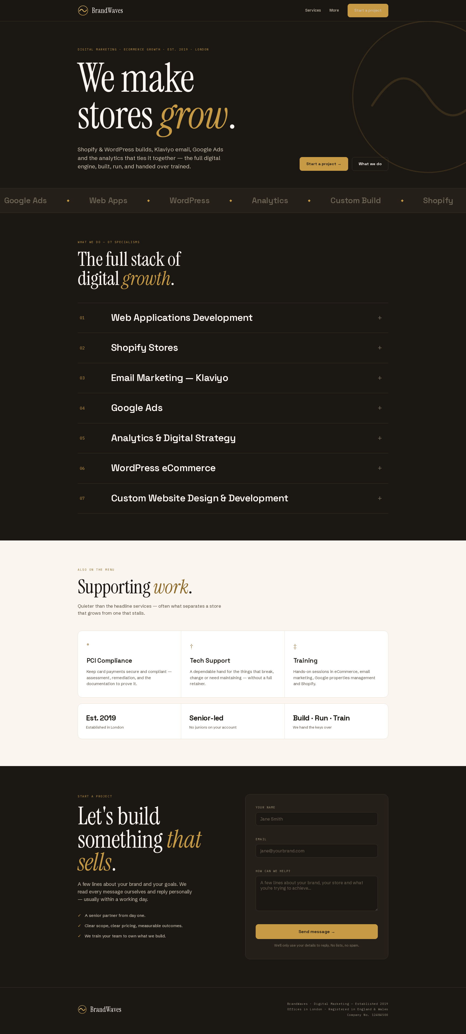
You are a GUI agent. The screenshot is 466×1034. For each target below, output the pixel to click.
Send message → (317, 931)
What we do (370, 163)
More (334, 10)
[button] (233, 318)
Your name (265, 807)
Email (261, 839)
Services (313, 10)
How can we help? (273, 871)
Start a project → (323, 163)
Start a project (368, 10)
